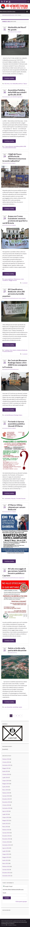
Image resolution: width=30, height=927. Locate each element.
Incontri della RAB (13, 96)
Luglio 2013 (5, 814)
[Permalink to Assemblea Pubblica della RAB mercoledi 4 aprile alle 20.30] (15, 108)
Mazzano (13, 498)
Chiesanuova (16, 279)
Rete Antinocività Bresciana (7, 11)
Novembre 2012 (6, 839)
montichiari (15, 707)
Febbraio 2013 (6, 829)
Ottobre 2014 (5, 774)
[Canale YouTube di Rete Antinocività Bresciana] (9, 1)
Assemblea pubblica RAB (20, 146)
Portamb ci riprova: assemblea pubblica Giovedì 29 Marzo (16, 423)
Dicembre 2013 (6, 799)
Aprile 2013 (5, 823)
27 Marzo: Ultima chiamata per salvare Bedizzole (16, 507)
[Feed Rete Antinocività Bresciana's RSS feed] (2, 1)
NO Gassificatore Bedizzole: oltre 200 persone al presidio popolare (13, 292)
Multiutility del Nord (18, 83)
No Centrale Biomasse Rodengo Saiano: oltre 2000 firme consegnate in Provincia (14, 363)
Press (16, 652)
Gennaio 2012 (5, 869)
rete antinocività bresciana (9, 147)
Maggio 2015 (5, 768)
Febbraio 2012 (6, 866)
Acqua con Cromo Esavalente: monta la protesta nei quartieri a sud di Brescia (14, 219)
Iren (11, 83)
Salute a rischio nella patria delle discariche (17, 649)
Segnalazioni (19, 96)
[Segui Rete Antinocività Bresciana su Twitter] (7, 1)
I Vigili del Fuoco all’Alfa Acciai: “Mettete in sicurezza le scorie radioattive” (14, 157)
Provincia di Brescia (7, 351)
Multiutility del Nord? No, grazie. (17, 28)
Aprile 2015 (5, 771)
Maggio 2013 (5, 820)
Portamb (18, 498)
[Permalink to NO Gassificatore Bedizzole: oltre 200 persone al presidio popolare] (15, 311)
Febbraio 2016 (6, 759)
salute (20, 707)
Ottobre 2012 (5, 842)
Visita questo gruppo (21, 901)
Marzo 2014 (5, 789)
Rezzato (23, 498)
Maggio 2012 (5, 857)
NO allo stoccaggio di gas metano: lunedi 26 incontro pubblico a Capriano (14, 572)
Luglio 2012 (5, 851)
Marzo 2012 (5, 863)
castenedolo (7, 498)
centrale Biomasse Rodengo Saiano (13, 415)
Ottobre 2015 (5, 762)
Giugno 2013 (5, 817)
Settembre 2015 (6, 765)
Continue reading (9, 78)
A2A (5, 83)
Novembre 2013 (6, 802)
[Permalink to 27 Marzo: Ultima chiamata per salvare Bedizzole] (15, 534)
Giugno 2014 (5, 780)
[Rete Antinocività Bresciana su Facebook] (4, 1)
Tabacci (25, 83)
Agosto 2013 (5, 811)
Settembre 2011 (6, 875)
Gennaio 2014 (5, 796)
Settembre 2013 (6, 808)
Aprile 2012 (5, 860)
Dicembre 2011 (6, 872)
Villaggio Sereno (12, 280)
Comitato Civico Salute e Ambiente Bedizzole (15, 350)
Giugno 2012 (5, 854)
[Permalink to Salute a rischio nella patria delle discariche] (15, 667)
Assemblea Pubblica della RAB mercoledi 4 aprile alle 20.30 (17, 92)
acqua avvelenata (8, 279)
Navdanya (11, 31)
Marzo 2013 (5, 826)
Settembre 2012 (6, 845)
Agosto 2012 (5, 848)
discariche (9, 707)
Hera (8, 83)
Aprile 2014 (5, 786)
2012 (16, 15)
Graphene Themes (12, 925)
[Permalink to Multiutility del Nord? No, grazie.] (15, 44)
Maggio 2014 (5, 783)
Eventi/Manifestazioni (14, 298)
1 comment (25, 283)
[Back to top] (26, 923)
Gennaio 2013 (5, 832)
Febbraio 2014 (6, 792)
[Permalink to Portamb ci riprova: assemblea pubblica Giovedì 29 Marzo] (15, 450)
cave (5, 707)
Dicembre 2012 (6, 835)
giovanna (6, 163)
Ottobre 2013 (5, 805)
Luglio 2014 (5, 777)
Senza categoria (18, 31)
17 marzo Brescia (8, 146)
